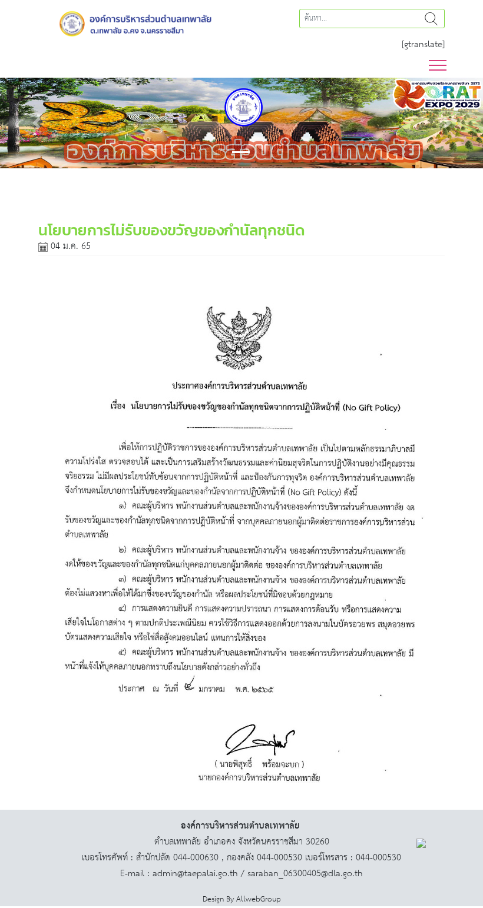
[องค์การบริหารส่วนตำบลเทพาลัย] (135, 22)
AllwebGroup (258, 899)
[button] (36, 123)
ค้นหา (431, 18)
